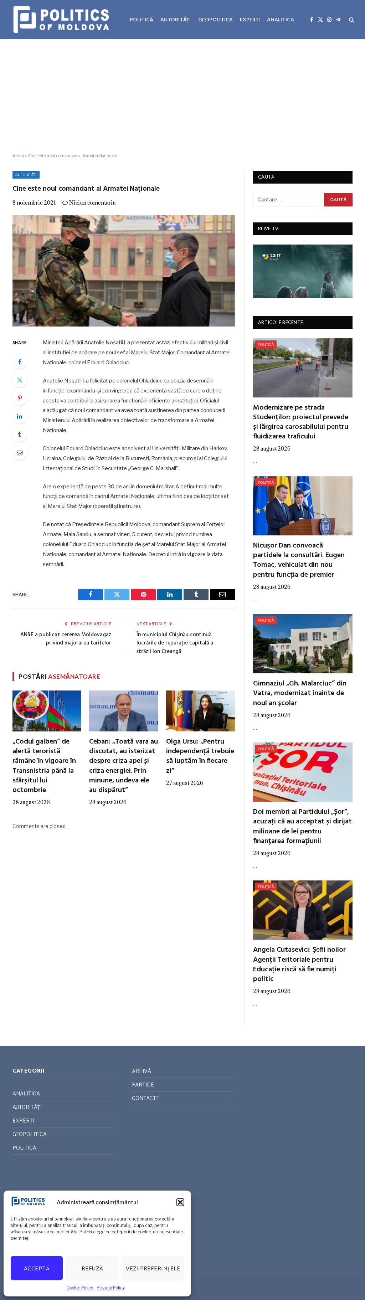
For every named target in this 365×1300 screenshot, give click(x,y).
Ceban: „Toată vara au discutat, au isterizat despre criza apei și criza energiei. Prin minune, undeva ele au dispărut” (123, 766)
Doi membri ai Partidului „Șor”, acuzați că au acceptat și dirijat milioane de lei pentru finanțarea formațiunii (302, 826)
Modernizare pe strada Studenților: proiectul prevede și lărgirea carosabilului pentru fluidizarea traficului (300, 422)
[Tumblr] (19, 434)
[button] (180, 1202)
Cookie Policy (79, 1287)
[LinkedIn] (19, 416)
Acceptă (37, 1268)
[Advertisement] (182, 96)
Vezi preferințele (153, 1268)
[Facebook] (19, 362)
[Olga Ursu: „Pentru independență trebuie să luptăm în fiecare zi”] (200, 710)
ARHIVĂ (141, 1071)
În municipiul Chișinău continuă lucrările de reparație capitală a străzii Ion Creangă (175, 643)
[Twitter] (19, 380)
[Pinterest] (19, 398)
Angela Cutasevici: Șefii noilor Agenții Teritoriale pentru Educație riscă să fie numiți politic (299, 964)
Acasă (18, 155)
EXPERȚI (250, 19)
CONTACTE (145, 1098)
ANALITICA (280, 19)
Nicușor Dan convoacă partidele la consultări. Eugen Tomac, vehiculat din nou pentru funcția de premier (299, 560)
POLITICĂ (141, 19)
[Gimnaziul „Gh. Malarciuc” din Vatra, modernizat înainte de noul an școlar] (303, 643)
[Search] (351, 20)
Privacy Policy (111, 1287)
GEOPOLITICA (215, 19)
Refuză (92, 1268)
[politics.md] (62, 19)
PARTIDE (143, 1084)
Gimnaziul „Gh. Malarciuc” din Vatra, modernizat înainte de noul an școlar (299, 693)
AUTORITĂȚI (175, 19)
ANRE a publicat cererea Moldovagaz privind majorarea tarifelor (65, 639)
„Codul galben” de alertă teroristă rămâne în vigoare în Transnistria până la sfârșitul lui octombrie (44, 766)
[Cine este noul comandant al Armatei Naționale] (123, 271)
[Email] (19, 453)
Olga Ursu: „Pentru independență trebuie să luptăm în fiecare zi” (200, 756)
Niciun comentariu (92, 202)
